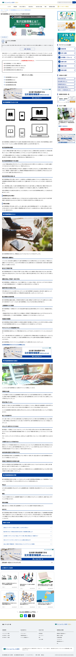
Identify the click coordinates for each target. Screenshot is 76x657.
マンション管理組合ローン (25, 637)
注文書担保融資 (59, 637)
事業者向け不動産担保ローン (61, 633)
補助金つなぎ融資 (60, 635)
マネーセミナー (41, 635)
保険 (45, 6)
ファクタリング (59, 639)
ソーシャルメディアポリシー (30, 654)
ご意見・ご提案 (37, 654)
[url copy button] (33, 615)
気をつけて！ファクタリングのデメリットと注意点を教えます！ (17, 540)
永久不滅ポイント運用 (6, 637)
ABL (57, 643)
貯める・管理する (23, 6)
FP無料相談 (40, 633)
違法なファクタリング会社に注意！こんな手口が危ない (16, 527)
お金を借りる (30, 6)
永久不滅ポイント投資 (6, 635)
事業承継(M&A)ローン (60, 641)
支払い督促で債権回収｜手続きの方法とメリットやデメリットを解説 (19, 544)
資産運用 (15, 6)
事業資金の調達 (52, 6)
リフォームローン (23, 633)
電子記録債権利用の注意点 (11, 82)
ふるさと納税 (41, 639)
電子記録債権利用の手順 (11, 84)
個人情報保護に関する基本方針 (19, 654)
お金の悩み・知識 (39, 6)
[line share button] (21, 615)
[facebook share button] (25, 615)
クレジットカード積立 (6, 633)
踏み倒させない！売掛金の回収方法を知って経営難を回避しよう (18, 531)
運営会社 (42, 654)
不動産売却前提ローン (24, 635)
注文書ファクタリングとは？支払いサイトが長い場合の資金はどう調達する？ (21, 536)
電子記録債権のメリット (10, 79)
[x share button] (29, 615)
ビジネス (9, 6)
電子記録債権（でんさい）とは (12, 77)
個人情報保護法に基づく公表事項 (7, 654)
